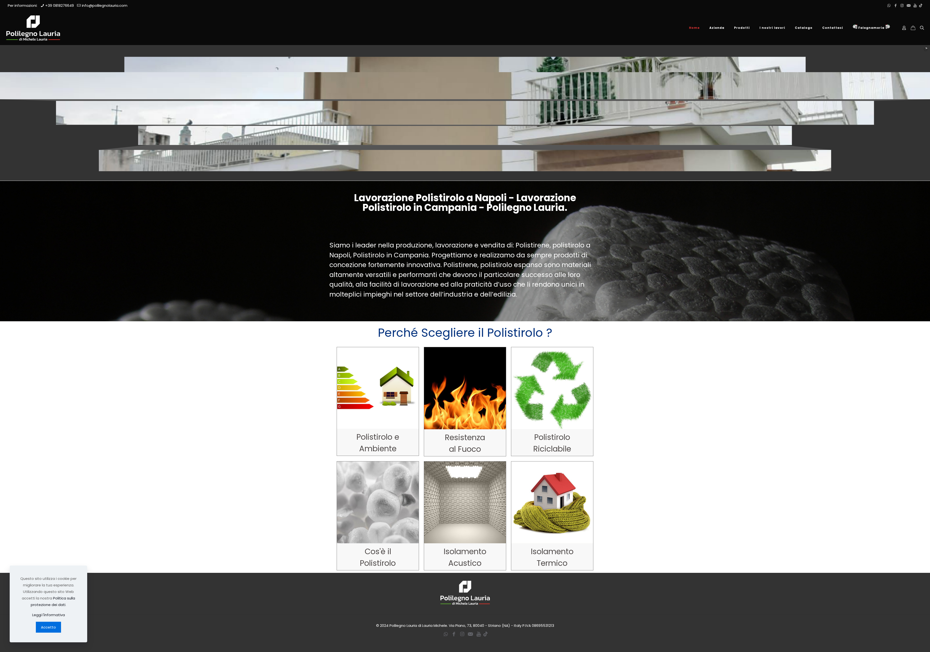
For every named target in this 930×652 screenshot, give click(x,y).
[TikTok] (920, 5)
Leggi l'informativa (48, 614)
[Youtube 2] (915, 5)
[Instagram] (902, 5)
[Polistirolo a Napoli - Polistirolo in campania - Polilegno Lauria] (33, 28)
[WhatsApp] (888, 5)
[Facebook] (895, 5)
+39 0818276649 (59, 5)
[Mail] (908, 5)
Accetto (48, 627)
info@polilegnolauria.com (104, 5)
